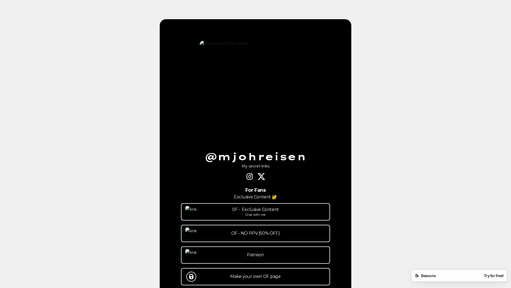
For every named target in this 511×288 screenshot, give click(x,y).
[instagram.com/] (250, 177)
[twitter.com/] (261, 177)
